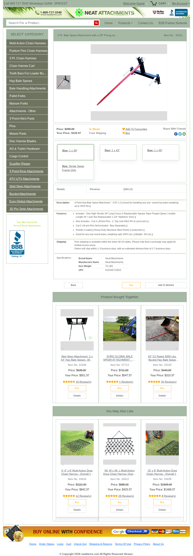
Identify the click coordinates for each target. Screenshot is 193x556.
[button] (30, 44)
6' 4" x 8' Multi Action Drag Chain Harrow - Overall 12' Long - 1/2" (77, 474)
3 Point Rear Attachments (26, 171)
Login (60, 543)
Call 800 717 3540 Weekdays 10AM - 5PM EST (35, 3)
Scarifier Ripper (19, 163)
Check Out (80, 543)
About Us (158, 543)
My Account (180, 3)
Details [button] (77, 395)
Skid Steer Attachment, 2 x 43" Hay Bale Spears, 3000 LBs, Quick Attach (77, 360)
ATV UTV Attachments (24, 178)
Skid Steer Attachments (25, 186)
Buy (127, 132)
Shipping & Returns (100, 543)
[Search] (96, 23)
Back (73, 285)
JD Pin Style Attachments (26, 209)
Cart (68, 543)
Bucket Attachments (22, 194)
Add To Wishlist (166, 285)
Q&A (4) (128, 189)
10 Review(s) (83, 381)
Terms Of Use (123, 543)
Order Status (46, 543)
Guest (140, 3)
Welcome (129, 3)
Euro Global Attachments (26, 201)
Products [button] (124, 23)
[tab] (27, 43)
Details (61, 189)
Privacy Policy (142, 543)
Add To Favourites (136, 129)
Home (110, 23)
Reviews (95, 189)
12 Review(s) (83, 495)
